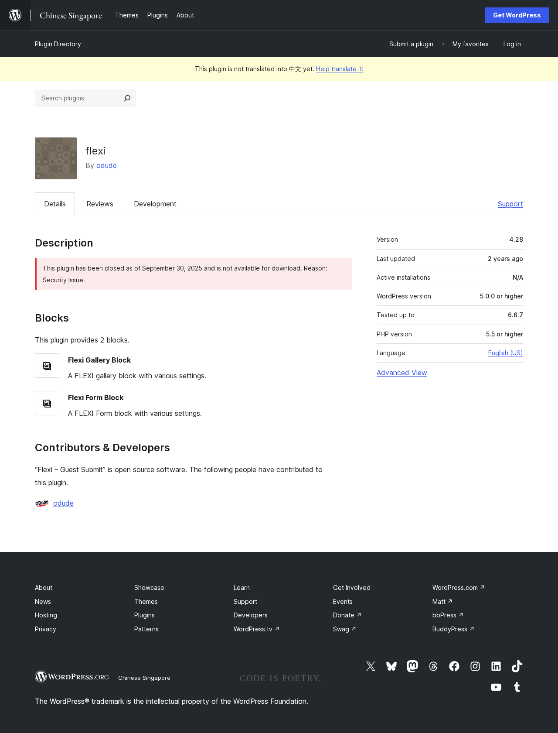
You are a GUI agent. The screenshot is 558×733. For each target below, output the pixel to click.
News (43, 601)
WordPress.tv (257, 629)
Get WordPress (517, 15)
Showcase (149, 587)
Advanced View (402, 372)
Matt (442, 601)
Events (343, 601)
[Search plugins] (127, 98)
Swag (345, 629)
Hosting (46, 615)
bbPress (448, 615)
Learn (242, 587)
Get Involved (352, 587)
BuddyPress (453, 629)
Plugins (144, 615)
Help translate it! (340, 68)
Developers (251, 615)
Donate (347, 615)
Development (155, 203)
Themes (146, 601)
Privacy (45, 629)
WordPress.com (458, 587)
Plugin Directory (58, 44)
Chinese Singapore (144, 677)
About (43, 587)
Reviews (99, 203)
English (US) (505, 352)
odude (106, 165)
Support (510, 203)
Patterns (146, 629)
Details (55, 203)
